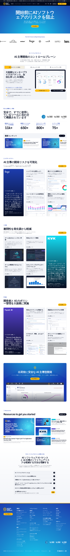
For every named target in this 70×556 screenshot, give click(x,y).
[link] (35, 1)
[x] (64, 551)
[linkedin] (65, 551)
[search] (48, 4)
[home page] (7, 4)
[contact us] (50, 4)
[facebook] (58, 551)
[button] (13, 4)
